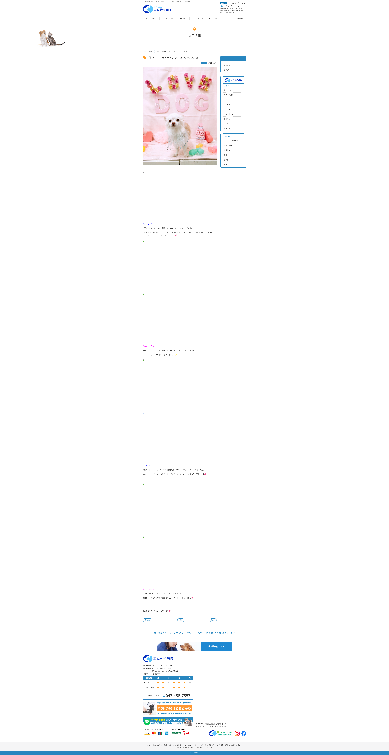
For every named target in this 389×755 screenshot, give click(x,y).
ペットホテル (198, 18)
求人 (212, 747)
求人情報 (227, 128)
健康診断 (227, 150)
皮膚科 (226, 160)
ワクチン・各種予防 (231, 140)
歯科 (225, 164)
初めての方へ (151, 18)
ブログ (226, 70)
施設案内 (227, 100)
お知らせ (239, 18)
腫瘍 (225, 155)
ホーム (148, 745)
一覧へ (181, 620)
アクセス (226, 18)
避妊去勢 (211, 745)
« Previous (147, 620)
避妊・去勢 (228, 145)
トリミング (213, 18)
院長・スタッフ (169, 745)
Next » (213, 620)
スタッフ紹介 (168, 18)
